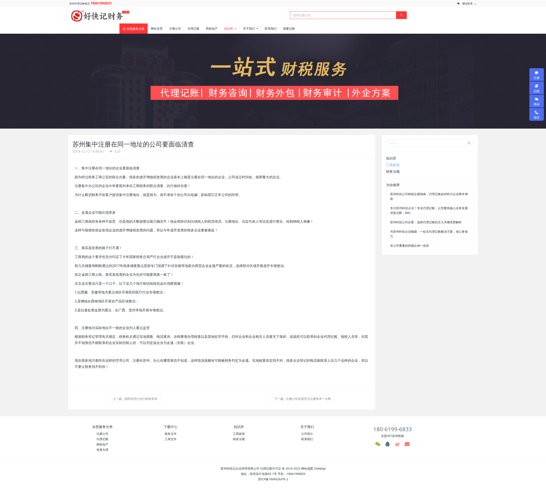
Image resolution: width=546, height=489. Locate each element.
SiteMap (320, 468)
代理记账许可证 (270, 468)
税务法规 (393, 171)
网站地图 (307, 468)
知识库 (391, 158)
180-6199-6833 (392, 429)
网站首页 (157, 28)
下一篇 (302, 399)
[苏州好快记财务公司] (100, 14)
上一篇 (135, 399)
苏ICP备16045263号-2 (273, 479)
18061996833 (101, 3)
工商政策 (393, 165)
